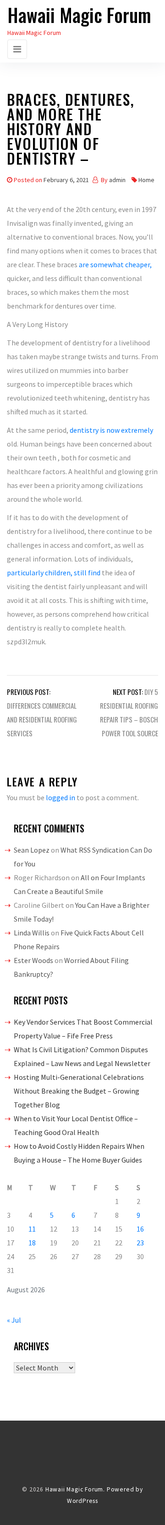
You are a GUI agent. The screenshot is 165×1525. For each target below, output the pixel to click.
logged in (60, 797)
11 (32, 1228)
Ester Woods (33, 960)
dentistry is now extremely (111, 430)
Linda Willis (32, 932)
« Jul (14, 1319)
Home (146, 180)
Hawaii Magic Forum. (75, 1489)
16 (140, 1228)
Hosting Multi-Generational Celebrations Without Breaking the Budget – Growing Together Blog (79, 1090)
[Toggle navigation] (17, 49)
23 (140, 1242)
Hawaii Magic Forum (79, 15)
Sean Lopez (32, 849)
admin (117, 180)
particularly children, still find (54, 572)
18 (32, 1242)
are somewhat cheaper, (115, 264)
